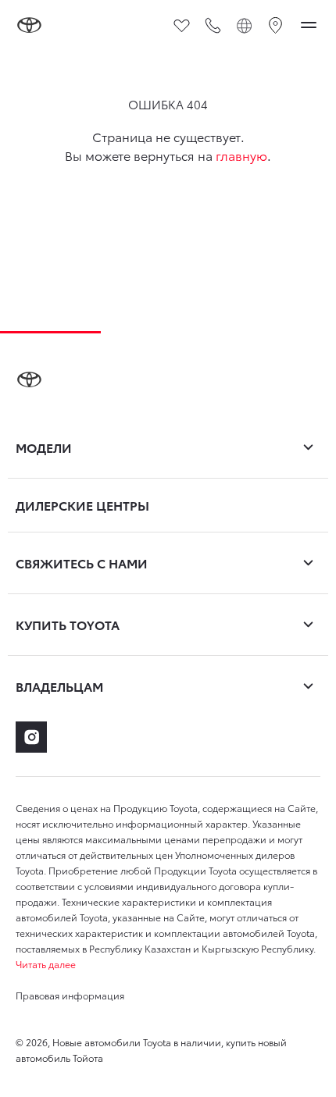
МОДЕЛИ (44, 447)
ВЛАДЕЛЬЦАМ (59, 686)
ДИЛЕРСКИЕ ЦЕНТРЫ (82, 505)
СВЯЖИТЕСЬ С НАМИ (82, 563)
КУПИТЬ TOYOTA (68, 624)
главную (241, 155)
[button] (168, 964)
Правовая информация (70, 995)
